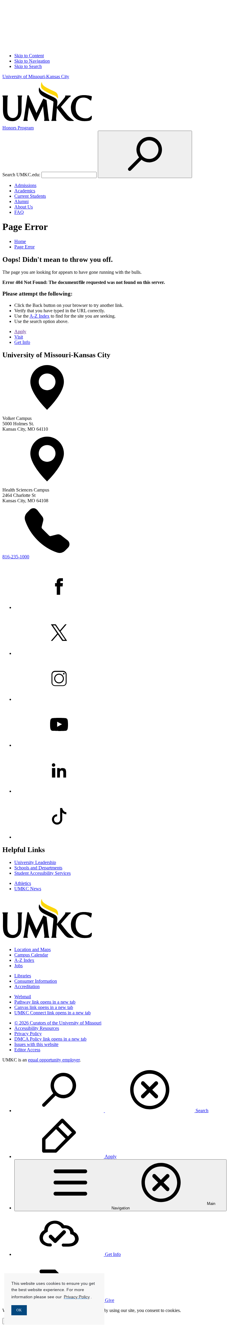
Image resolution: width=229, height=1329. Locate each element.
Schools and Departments (38, 867)
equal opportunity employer (54, 1059)
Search (201, 1110)
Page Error (24, 246)
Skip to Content (29, 55)
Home (20, 241)
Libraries (22, 975)
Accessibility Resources (36, 1028)
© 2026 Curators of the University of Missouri (57, 1022)
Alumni (21, 201)
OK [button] (19, 1310)
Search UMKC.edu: (21, 174)
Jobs (18, 965)
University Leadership (35, 862)
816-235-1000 (15, 556)
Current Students (30, 196)
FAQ (19, 212)
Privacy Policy (28, 1033)
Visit (18, 336)
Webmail (22, 996)
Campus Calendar (31, 954)
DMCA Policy (50, 1038)
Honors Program (18, 127)
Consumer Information (35, 981)
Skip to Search (28, 66)
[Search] (145, 154)
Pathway (44, 1002)
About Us (23, 206)
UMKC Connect (52, 1012)
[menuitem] (120, 1090)
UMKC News (27, 888)
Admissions (25, 185)
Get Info (22, 342)
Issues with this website (36, 1044)
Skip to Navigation (32, 61)
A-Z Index (39, 316)
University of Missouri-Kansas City (35, 76)
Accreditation (27, 986)
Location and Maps (32, 949)
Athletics (22, 883)
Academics (24, 190)
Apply (20, 331)
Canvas (43, 1007)
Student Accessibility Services (42, 873)
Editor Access (27, 1049)
